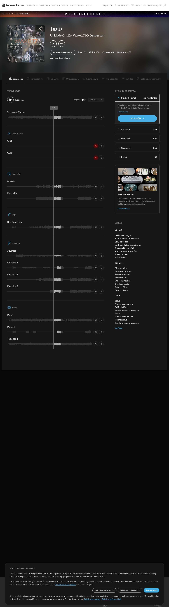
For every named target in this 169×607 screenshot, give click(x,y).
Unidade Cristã (60, 35)
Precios (65, 5)
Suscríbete (137, 118)
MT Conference (77, 5)
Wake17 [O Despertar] (89, 35)
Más (88, 5)
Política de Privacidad (111, 599)
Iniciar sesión (123, 5)
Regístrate (107, 5)
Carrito (138, 5)
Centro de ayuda (154, 5)
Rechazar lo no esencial (130, 590)
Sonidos (54, 5)
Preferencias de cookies (65, 584)
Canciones (43, 5)
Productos (31, 5)
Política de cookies (92, 599)
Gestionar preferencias (104, 590)
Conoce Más (123, 112)
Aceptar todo (151, 590)
